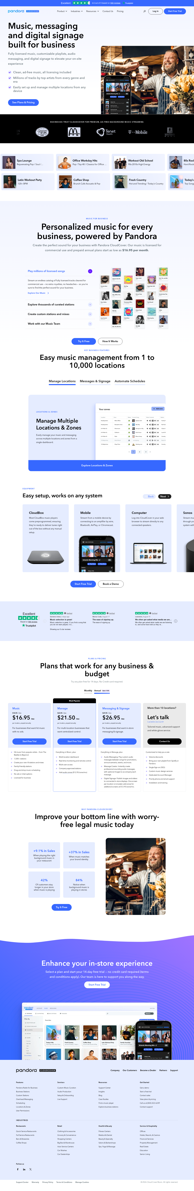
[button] (62, 11)
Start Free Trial (175, 11)
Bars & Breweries (22, 1139)
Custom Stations (22, 1095)
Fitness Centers (104, 1131)
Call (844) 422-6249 (155, 722)
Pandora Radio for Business (26, 1088)
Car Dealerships (63, 1154)
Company (115, 1070)
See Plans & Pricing (23, 102)
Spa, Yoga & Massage (107, 1147)
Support (174, 1070)
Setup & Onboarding (65, 1095)
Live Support (62, 1099)
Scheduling (20, 1103)
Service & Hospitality (148, 1126)
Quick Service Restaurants (26, 1131)
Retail (59, 1126)
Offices (142, 1131)
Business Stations (23, 1092)
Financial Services (147, 1139)
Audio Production (64, 1092)
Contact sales (145, 1095)
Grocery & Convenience (66, 1135)
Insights (102, 1092)
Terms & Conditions (64, 1182)
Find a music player (106, 1103)
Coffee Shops (21, 1143)
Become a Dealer (148, 1070)
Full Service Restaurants (25, 1135)
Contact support (146, 1107)
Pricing (120, 11)
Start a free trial (146, 1092)
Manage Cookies (82, 1182)
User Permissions (22, 1111)
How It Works (110, 341)
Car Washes (62, 1150)
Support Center (105, 1088)
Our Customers (130, 1070)
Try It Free (83, 341)
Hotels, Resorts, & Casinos (150, 1135)
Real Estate (144, 1147)
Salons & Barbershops (107, 1143)
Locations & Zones (23, 1107)
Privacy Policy (47, 1182)
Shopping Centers (64, 1139)
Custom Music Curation (66, 1088)
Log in (155, 11)
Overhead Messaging (24, 1099)
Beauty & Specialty (106, 1139)
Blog (100, 1095)
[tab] (62, 382)
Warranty (35, 1182)
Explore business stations (108, 1107)
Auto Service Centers (65, 1147)
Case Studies (103, 1099)
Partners (163, 1070)
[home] (23, 11)
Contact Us (108, 11)
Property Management (148, 1143)
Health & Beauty (105, 1126)
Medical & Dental (105, 1135)
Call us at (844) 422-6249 (150, 1103)
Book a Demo (111, 583)
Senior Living (145, 1154)
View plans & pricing (148, 1099)
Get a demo (144, 1088)
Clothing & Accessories (66, 1131)
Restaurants (21, 1126)
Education (144, 1150)
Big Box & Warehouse (65, 1143)
